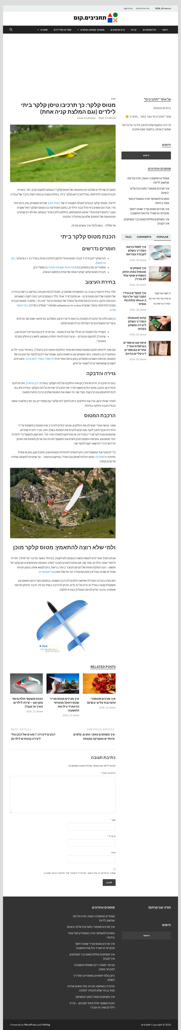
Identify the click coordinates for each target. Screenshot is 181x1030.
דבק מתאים (33, 383)
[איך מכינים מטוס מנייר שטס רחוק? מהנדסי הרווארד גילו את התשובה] (62, 684)
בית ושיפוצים (117, 29)
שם (113, 820)
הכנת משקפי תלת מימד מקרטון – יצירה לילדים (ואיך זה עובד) (27, 702)
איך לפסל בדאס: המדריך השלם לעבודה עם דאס (136, 250)
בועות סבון (54, 203)
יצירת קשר (128, 8)
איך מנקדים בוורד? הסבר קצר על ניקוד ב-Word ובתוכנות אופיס (134, 298)
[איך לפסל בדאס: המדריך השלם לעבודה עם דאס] (160, 247)
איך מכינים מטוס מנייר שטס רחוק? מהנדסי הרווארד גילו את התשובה (64, 704)
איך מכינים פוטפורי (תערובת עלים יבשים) (101, 700)
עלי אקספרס (46, 571)
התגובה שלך (108, 773)
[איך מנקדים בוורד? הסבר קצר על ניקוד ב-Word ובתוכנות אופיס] (160, 293)
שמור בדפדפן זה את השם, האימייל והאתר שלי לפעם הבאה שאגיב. (79, 873)
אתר (113, 852)
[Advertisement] (90, 65)
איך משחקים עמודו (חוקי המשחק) (95, 996)
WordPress (30, 1024)
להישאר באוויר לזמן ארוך (39, 358)
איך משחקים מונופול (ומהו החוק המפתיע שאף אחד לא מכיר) (134, 273)
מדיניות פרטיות (142, 8)
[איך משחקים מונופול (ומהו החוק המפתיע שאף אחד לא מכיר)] (160, 268)
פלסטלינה (101, 456)
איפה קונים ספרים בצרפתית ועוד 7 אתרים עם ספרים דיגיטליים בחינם (134, 348)
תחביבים (146, 1024)
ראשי (165, 29)
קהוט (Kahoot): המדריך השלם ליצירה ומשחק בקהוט (136, 323)
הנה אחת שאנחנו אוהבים (60, 267)
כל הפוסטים (149, 29)
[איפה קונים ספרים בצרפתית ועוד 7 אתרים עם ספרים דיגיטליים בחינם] (160, 343)
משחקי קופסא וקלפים (92, 29)
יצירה (134, 29)
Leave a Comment (86, 118)
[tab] (162, 237)
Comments (144, 236)
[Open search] (11, 30)
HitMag (46, 1024)
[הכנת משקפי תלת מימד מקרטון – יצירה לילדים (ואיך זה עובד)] (26, 684)
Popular (162, 236)
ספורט (44, 29)
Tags (128, 236)
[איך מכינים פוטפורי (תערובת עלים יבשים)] (99, 684)
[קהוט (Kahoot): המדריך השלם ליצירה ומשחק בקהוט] (160, 318)
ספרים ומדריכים (62, 29)
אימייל (111, 836)
